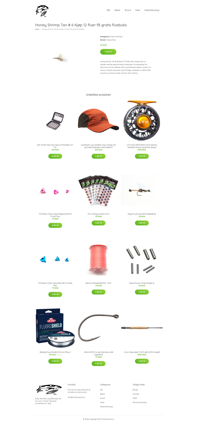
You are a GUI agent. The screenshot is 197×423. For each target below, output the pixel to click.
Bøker (117, 10)
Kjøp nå (108, 52)
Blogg (135, 390)
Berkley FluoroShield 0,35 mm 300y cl (55, 352)
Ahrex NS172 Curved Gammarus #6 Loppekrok (98, 353)
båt (108, 10)
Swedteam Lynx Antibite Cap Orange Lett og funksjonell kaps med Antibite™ (98, 146)
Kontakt (136, 394)
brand (128, 10)
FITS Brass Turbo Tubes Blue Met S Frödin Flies (55, 284)
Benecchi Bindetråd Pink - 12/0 (98, 283)
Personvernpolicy (140, 402)
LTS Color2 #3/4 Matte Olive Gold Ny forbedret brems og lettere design (142, 146)
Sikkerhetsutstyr (152, 10)
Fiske (137, 10)
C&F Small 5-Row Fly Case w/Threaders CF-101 (55, 146)
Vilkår (135, 398)
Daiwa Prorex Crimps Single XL (142, 283)
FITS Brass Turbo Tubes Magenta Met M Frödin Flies (55, 215)
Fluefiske (118, 36)
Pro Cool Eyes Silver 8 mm (98, 214)
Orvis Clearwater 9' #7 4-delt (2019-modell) (142, 352)
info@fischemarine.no (76, 397)
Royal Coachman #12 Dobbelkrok (142, 214)
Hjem (37, 29)
